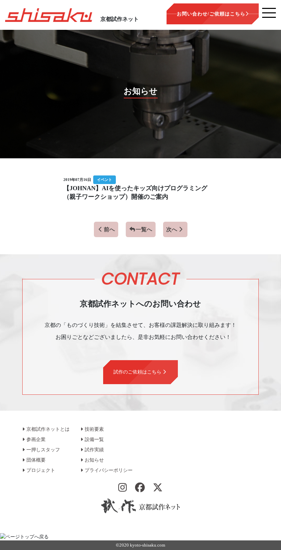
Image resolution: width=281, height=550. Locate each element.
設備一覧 (94, 439)
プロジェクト (40, 470)
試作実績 (94, 449)
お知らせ (94, 460)
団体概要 (36, 460)
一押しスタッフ (43, 449)
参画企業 (36, 439)
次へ (171, 229)
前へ (109, 229)
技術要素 (94, 429)
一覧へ (144, 229)
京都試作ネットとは (48, 429)
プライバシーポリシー (109, 470)
